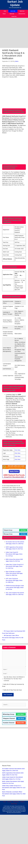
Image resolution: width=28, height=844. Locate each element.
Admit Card (22, 11)
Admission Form (21, 13)
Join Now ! (20, 714)
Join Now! (21, 718)
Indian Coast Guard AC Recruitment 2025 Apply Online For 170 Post (14, 554)
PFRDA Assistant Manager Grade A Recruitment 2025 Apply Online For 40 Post (15, 587)
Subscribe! (20, 722)
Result (4, 13)
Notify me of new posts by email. (12, 690)
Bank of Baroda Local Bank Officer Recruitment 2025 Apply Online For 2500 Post (14, 573)
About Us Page (14, 803)
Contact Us (22, 801)
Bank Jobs (12, 13)
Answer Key (14, 16)
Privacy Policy (16, 801)
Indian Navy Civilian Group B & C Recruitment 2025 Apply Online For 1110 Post (15, 566)
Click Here (17, 450)
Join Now (23, 530)
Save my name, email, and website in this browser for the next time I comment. (14, 678)
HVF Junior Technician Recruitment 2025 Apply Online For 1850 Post (14, 580)
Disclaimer (9, 801)
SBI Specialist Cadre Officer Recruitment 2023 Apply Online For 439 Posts (12, 638)
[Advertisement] (14, 33)
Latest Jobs (12, 11)
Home (5, 11)
